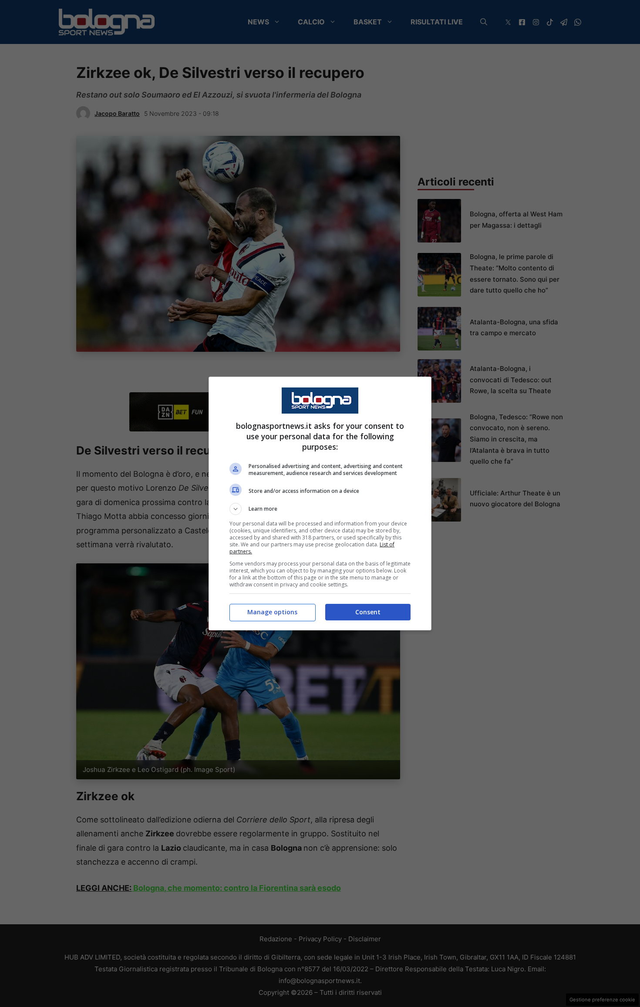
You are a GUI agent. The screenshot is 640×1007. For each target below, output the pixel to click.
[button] (320, 509)
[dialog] (320, 503)
